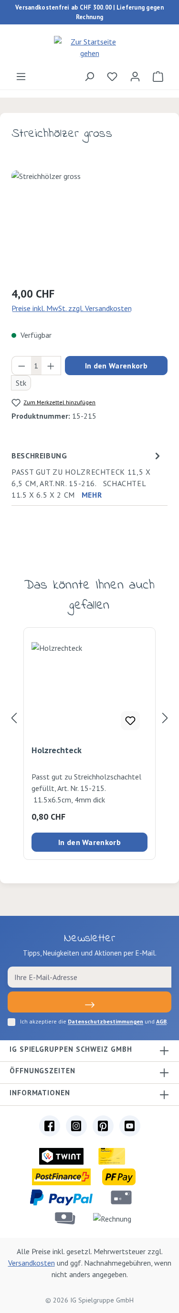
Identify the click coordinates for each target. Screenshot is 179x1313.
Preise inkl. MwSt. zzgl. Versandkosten (71, 308)
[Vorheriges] (14, 718)
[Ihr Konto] (135, 76)
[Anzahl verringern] (21, 365)
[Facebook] (49, 1125)
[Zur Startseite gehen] (89, 47)
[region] (89, 224)
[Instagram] (76, 1125)
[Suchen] (89, 76)
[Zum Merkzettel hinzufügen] (130, 720)
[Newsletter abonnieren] (89, 1002)
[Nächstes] (165, 718)
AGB (161, 1021)
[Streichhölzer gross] (89, 224)
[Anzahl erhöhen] (51, 365)
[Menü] (21, 76)
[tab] (87, 474)
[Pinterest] (103, 1125)
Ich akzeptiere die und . (94, 1021)
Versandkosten (31, 1263)
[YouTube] (129, 1125)
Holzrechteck (57, 750)
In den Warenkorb (116, 365)
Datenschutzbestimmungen (105, 1021)
